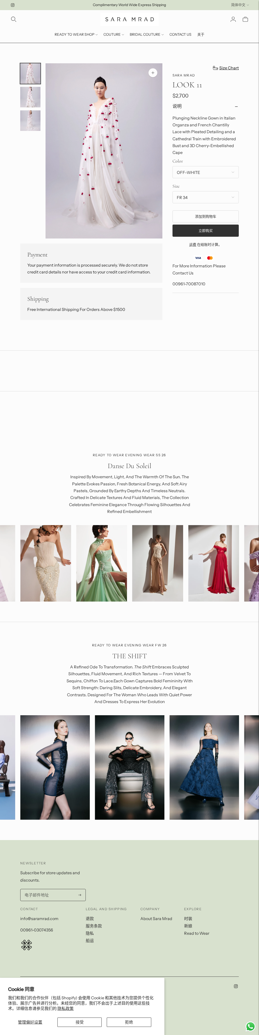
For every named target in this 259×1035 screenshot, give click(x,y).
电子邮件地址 (36, 889)
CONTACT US (180, 34)
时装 (188, 918)
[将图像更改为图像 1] (30, 73)
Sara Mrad (183, 75)
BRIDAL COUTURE (145, 34)
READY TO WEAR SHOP (74, 34)
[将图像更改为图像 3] (30, 120)
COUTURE (112, 34)
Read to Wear (196, 933)
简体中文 (238, 5)
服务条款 (94, 925)
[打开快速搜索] (13, 19)
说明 (177, 106)
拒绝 (129, 1022)
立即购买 (206, 230)
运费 (192, 244)
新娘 (188, 925)
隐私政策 (65, 1008)
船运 (90, 940)
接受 (80, 1022)
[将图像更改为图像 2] (30, 97)
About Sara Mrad (156, 918)
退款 (90, 918)
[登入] (233, 19)
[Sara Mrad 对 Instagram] (12, 5)
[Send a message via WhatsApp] (250, 1026)
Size (176, 186)
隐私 (90, 933)
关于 (200, 34)
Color (177, 161)
